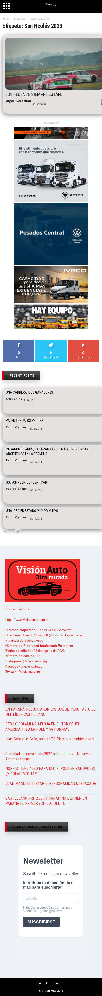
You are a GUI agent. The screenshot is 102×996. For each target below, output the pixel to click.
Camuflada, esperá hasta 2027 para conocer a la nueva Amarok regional (47, 756)
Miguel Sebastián (18, 100)
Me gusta (18, 341)
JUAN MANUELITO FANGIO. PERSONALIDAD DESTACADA (50, 783)
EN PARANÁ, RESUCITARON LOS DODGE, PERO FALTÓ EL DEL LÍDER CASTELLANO (50, 712)
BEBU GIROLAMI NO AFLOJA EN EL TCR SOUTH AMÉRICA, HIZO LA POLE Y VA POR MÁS (42, 727)
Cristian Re (14, 398)
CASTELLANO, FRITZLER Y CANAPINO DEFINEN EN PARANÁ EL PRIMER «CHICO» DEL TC (46, 801)
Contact (58, 983)
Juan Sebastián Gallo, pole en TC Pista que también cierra (50, 739)
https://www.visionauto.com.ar (27, 620)
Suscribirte (83, 341)
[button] (94, 7)
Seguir (51, 341)
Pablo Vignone (16, 427)
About (43, 983)
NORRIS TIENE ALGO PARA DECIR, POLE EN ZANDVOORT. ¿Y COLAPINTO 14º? (50, 771)
